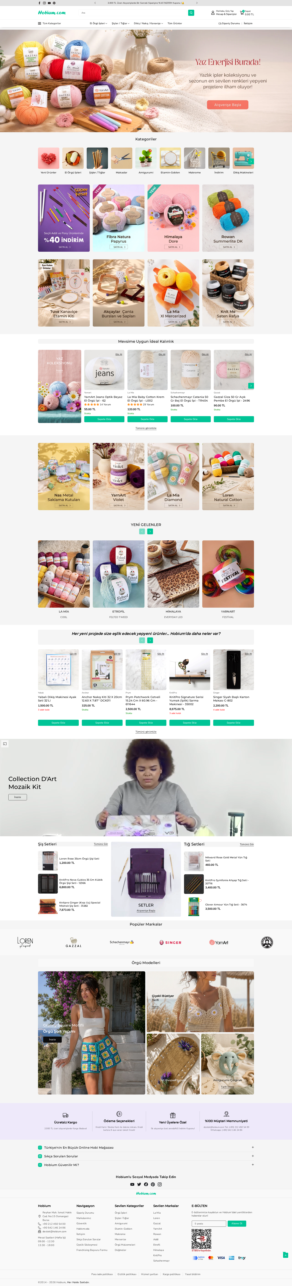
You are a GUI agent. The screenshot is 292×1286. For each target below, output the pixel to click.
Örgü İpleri (121, 1213)
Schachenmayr (161, 1260)
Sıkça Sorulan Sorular (88, 1239)
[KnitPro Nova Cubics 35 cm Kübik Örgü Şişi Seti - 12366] (48, 884)
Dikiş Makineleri (243, 172)
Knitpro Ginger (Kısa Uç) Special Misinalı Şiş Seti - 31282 (79, 904)
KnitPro (157, 1255)
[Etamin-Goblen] (170, 158)
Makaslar (121, 172)
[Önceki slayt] (95, 3)
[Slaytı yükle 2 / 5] (138, 129)
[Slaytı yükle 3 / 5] (142, 129)
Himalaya (158, 1250)
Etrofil (156, 1244)
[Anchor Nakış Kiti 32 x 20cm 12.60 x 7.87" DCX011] (102, 669)
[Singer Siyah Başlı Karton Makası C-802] (233, 669)
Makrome (195, 172)
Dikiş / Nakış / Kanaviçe (147, 23)
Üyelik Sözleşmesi (86, 1244)
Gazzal (157, 1223)
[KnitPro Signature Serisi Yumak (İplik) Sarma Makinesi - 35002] (189, 669)
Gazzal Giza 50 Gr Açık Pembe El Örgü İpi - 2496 (232, 398)
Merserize (120, 1239)
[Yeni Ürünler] (48, 158)
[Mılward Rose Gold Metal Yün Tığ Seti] (194, 861)
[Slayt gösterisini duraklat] (165, 129)
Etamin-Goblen (170, 172)
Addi (156, 1239)
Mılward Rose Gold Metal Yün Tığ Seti (226, 859)
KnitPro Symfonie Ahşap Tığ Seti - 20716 (227, 882)
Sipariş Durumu (85, 1213)
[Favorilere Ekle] (54, 854)
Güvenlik (81, 1223)
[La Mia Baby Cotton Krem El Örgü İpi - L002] (147, 370)
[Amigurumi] (146, 158)
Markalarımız (83, 1218)
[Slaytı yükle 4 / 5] (147, 129)
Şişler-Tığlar (122, 1218)
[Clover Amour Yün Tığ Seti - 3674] (194, 907)
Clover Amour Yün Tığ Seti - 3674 (226, 904)
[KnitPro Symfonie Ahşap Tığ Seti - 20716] (194, 884)
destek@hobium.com (54, 1231)
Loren (156, 1218)
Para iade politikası (102, 1274)
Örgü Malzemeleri (125, 1244)
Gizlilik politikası (127, 1274)
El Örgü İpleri (97, 23)
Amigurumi (146, 172)
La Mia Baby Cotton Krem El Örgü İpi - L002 (145, 398)
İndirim (219, 172)
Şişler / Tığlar (119, 23)
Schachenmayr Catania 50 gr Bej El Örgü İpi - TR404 (189, 398)
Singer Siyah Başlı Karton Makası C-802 (231, 698)
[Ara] (191, 13)
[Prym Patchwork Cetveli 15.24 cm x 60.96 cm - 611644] (146, 669)
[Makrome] (194, 158)
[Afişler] (25, 942)
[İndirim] (219, 158)
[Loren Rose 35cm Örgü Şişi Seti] (48, 861)
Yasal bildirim (192, 1274)
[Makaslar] (121, 158)
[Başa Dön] (285, 1255)
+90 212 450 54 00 (54, 1224)
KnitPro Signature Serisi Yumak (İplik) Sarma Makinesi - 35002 (186, 700)
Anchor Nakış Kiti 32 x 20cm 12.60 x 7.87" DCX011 (102, 698)
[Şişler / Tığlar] (97, 158)
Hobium (61, 1282)
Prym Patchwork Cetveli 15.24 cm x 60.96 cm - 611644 (143, 700)
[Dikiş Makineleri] (243, 158)
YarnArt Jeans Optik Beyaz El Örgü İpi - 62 (103, 398)
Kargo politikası (172, 1274)
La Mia (157, 1213)
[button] (247, 12)
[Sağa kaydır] (251, 161)
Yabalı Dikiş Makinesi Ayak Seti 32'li (57, 698)
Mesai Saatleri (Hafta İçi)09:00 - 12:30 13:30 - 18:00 (52, 1241)
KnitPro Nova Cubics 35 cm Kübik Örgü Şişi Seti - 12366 (81, 881)
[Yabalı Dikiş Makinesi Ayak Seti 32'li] (58, 669)
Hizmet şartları (149, 1274)
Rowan (157, 1234)
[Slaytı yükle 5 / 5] (153, 129)
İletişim (80, 1234)
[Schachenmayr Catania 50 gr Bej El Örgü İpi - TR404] (191, 370)
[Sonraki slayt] (197, 3)
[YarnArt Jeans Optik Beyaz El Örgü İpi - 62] (104, 370)
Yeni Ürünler (48, 172)
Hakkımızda (82, 1228)
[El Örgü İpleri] (73, 158)
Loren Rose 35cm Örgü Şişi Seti (79, 858)
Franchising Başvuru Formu (92, 1250)
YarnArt (157, 1228)
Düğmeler (120, 1250)
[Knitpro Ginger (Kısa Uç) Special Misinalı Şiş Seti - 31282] (48, 906)
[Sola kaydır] (41, 161)
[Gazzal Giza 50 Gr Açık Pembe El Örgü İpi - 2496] (234, 370)
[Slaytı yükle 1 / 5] (134, 129)
